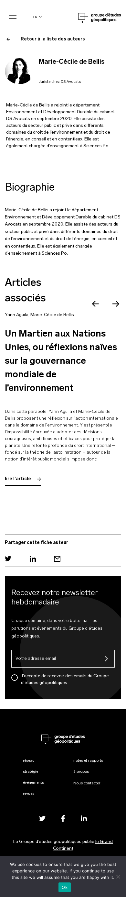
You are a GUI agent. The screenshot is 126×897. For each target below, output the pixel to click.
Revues (28, 794)
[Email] (57, 558)
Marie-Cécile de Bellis (52, 315)
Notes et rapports (88, 761)
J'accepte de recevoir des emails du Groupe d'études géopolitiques (65, 679)
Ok (65, 887)
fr (35, 17)
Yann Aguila (16, 315)
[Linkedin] (32, 558)
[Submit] (106, 659)
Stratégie (30, 772)
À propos (81, 772)
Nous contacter (86, 783)
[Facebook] (63, 818)
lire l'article (18, 479)
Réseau (29, 761)
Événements (33, 783)
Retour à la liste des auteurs (53, 39)
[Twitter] (8, 558)
